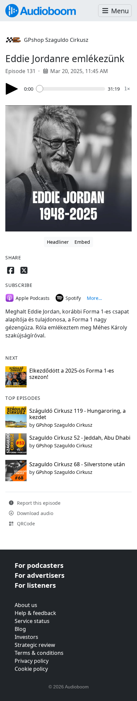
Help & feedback (35, 613)
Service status (32, 621)
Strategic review (35, 645)
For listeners (35, 585)
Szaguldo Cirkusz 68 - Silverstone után (77, 464)
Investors (26, 637)
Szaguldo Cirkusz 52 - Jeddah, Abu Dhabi (79, 437)
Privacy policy (32, 660)
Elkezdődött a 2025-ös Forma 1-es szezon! (71, 374)
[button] (115, 10)
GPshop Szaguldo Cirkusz (56, 40)
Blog (20, 629)
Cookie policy (31, 668)
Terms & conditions (39, 653)
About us (26, 605)
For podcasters (39, 565)
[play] (12, 89)
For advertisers (40, 575)
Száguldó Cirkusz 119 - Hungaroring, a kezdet (77, 414)
